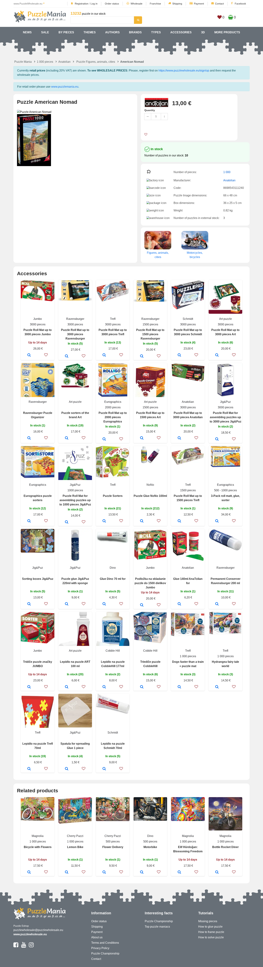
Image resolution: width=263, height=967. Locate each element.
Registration (81, 3)
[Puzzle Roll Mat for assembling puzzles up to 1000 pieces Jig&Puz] (66, 522)
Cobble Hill (113, 650)
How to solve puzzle (211, 937)
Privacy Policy (100, 948)
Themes (90, 32)
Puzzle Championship (105, 953)
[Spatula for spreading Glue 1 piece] (66, 769)
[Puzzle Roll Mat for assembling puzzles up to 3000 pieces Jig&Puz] (217, 439)
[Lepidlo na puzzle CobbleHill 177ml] (104, 687)
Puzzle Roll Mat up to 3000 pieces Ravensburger (75, 334)
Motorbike (150, 847)
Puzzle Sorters (113, 495)
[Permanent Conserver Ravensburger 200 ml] (217, 604)
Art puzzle (225, 318)
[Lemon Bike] (66, 872)
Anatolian (64, 61)
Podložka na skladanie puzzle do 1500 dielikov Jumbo (150, 583)
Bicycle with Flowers (38, 847)
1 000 (226, 172)
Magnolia (37, 835)
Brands (135, 32)
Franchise (155, 3)
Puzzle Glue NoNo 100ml (150, 495)
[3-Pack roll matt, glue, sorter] (217, 521)
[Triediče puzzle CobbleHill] (141, 687)
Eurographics (112, 401)
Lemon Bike (75, 847)
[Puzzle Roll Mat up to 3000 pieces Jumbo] (29, 355)
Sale (45, 32)
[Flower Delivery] (104, 872)
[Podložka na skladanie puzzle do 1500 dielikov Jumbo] (141, 605)
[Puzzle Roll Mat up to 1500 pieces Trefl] (179, 521)
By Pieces (66, 32)
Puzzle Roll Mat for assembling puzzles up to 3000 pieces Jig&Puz (225, 417)
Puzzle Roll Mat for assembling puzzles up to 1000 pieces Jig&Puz (75, 500)
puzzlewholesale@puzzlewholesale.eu (38, 930)
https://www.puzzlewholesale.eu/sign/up (184, 70)
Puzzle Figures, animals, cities (95, 61)
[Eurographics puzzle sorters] (29, 521)
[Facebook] (15, 946)
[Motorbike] (141, 872)
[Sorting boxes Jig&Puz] (29, 604)
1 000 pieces (45, 61)
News (27, 32)
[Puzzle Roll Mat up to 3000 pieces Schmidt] (179, 355)
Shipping (177, 3)
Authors (112, 32)
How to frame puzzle (211, 931)
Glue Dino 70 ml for (113, 578)
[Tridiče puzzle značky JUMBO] (29, 687)
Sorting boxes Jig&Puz (37, 578)
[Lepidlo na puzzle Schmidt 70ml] (104, 769)
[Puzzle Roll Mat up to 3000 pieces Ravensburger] (66, 356)
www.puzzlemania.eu (64, 86)
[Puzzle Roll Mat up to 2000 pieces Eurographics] (104, 439)
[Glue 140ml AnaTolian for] (179, 604)
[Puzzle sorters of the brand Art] (66, 438)
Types (156, 32)
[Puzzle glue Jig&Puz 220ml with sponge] (66, 604)
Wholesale (136, 3)
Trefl (113, 318)
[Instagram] (31, 946)
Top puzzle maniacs (157, 926)
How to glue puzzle (210, 926)
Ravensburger (75, 318)
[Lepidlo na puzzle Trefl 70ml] (29, 769)
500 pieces (113, 841)
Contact (219, 3)
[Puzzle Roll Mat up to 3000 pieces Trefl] (104, 355)
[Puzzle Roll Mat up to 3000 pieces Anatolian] (179, 438)
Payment (199, 3)
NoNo (150, 484)
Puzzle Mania (23, 61)
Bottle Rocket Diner (225, 847)
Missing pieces (207, 921)
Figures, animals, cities (158, 255)
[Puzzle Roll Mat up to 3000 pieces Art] (217, 355)
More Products (227, 32)
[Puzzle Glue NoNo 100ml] (141, 521)
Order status (112, 3)
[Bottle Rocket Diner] (217, 872)
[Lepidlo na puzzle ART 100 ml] (66, 687)
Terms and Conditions (105, 942)
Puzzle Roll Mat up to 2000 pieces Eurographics (113, 417)
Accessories (181, 32)
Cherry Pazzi (75, 835)
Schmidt (188, 318)
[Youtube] (23, 946)
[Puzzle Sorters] (104, 521)
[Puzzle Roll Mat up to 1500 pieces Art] (141, 438)
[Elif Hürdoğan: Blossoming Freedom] (179, 872)
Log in (94, 3)
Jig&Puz (225, 401)
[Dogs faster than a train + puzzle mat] (179, 687)
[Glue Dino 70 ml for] (104, 604)
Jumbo (37, 318)
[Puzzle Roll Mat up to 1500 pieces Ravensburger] (141, 356)
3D (203, 32)
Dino (113, 567)
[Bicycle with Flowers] (29, 872)
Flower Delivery (112, 847)
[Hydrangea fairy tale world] (217, 687)
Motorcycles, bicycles (195, 255)
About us (97, 937)
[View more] (37, 300)
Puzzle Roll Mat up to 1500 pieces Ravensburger (150, 334)
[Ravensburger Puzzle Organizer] (29, 438)
